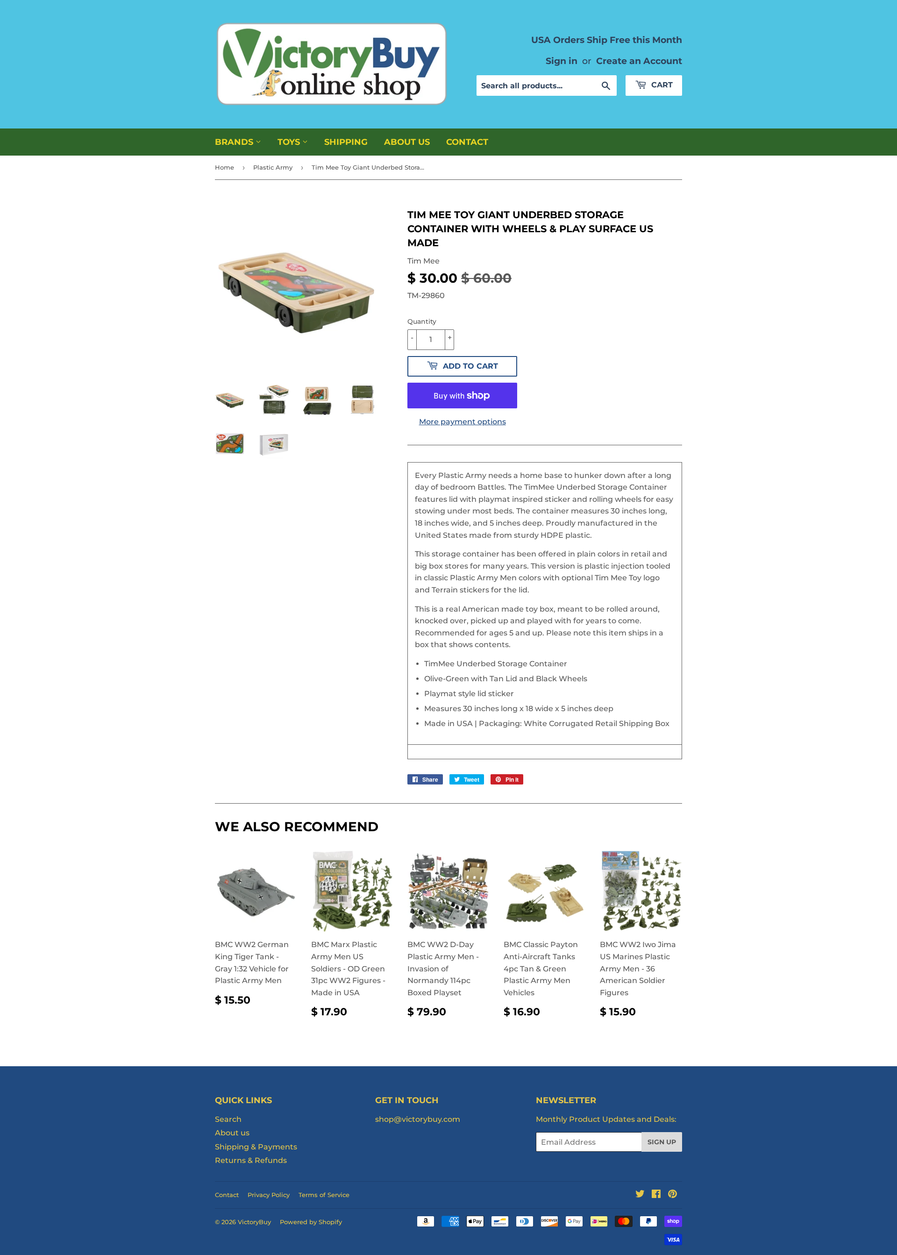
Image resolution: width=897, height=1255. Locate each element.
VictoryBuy (254, 1222)
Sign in (561, 60)
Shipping (346, 142)
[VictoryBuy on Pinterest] (672, 1195)
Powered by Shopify (311, 1222)
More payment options (462, 421)
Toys (290, 142)
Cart (661, 84)
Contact (467, 142)
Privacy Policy (269, 1194)
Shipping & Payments (256, 1146)
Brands (235, 142)
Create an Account (639, 60)
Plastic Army (272, 167)
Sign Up (662, 1142)
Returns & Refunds (251, 1160)
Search (228, 1119)
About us (407, 142)
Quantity (421, 321)
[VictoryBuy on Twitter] (640, 1195)
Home (224, 167)
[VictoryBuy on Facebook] (656, 1195)
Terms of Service (324, 1194)
